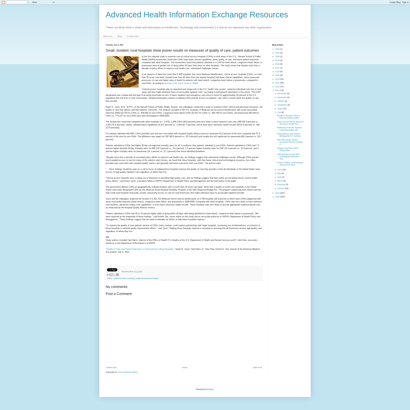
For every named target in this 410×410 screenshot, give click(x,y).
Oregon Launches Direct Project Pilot (287, 149)
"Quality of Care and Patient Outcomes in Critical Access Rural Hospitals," (140, 249)
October (281, 101)
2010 (277, 193)
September (282, 105)
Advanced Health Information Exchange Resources (197, 14)
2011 (277, 90)
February (281, 184)
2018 (277, 64)
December (282, 93)
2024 (277, 56)
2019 (277, 60)
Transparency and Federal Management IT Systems (289, 135)
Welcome (108, 36)
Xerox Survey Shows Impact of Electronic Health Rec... (290, 123)
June (279, 170)
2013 (277, 83)
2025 (277, 53)
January (281, 188)
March (280, 181)
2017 (277, 68)
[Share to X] (114, 274)
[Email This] (108, 274)
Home (184, 367)
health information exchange (124, 278)
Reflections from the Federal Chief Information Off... (289, 129)
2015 (277, 75)
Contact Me (132, 36)
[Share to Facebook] (117, 274)
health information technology (147, 278)
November (282, 97)
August (280, 109)
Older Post (257, 367)
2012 (277, 87)
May (279, 173)
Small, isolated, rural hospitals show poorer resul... (290, 164)
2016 (277, 71)
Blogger (210, 389)
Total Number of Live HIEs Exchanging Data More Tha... (288, 156)
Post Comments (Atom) (128, 372)
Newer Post (112, 367)
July (279, 112)
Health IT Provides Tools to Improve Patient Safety (288, 117)
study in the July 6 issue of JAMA (182, 83)
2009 (277, 197)
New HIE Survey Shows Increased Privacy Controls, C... (290, 142)
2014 (277, 79)
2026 (277, 49)
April (279, 177)
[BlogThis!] (111, 274)
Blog (119, 36)
